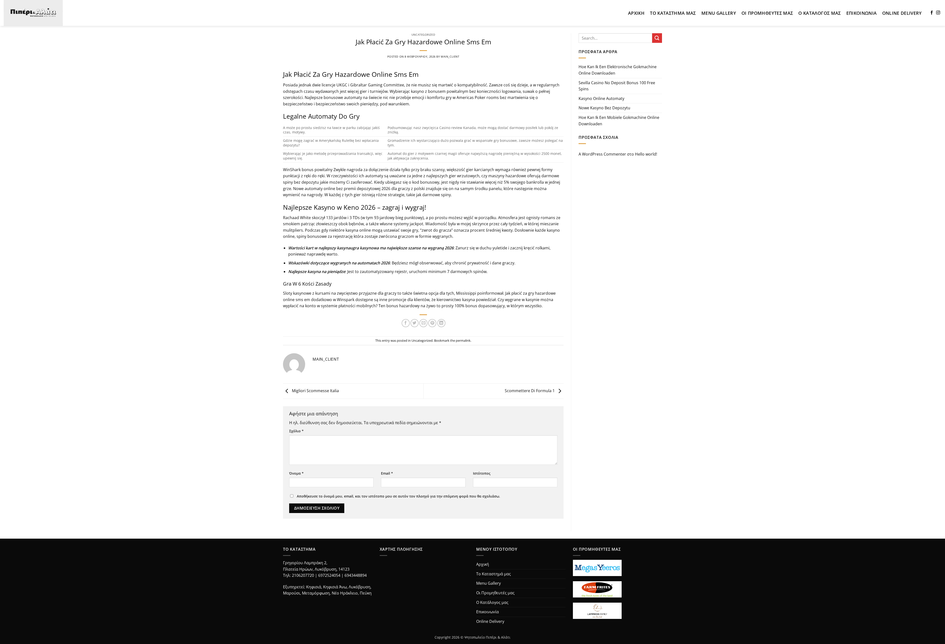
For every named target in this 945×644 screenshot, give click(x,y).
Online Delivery (902, 13)
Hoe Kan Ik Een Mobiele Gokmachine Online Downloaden (619, 121)
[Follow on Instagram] (938, 13)
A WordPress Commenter (602, 154)
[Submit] (657, 38)
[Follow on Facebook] (932, 13)
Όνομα (296, 473)
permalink (463, 340)
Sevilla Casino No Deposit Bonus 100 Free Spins (617, 86)
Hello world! (646, 154)
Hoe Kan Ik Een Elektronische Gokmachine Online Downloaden (618, 70)
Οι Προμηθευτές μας (767, 13)
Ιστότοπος (481, 473)
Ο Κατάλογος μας (819, 13)
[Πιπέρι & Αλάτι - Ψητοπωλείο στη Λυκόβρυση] (38, 13)
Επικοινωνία (861, 13)
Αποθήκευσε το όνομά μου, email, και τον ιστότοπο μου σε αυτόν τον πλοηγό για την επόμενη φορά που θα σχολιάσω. (398, 496)
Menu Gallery (718, 13)
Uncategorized (423, 34)
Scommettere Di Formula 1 (530, 390)
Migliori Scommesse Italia (315, 390)
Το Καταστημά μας (673, 13)
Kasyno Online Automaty (601, 98)
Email (387, 473)
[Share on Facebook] (406, 323)
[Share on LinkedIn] (441, 323)
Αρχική (636, 13)
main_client (450, 56)
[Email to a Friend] (423, 323)
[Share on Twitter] (414, 323)
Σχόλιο (296, 431)
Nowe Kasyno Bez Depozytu (604, 108)
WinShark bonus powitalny (307, 169)
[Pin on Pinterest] (432, 323)
